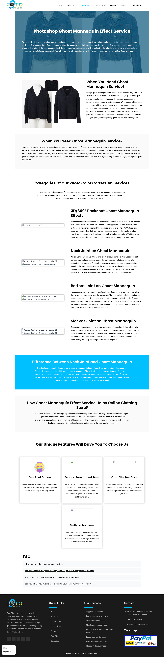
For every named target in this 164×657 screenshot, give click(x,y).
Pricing (113, 5)
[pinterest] (23, 639)
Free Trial (124, 5)
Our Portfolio (100, 5)
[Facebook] (9, 639)
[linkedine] (18, 639)
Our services (84, 5)
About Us (70, 5)
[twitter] (14, 639)
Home (59, 5)
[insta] (28, 639)
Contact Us (137, 5)
